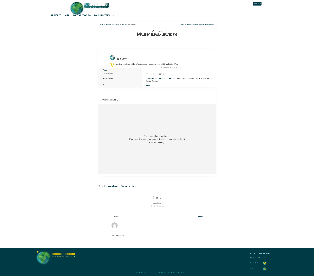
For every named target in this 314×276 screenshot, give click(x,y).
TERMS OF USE (257, 258)
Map (67, 15)
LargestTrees (111, 186)
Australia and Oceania (112, 24)
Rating (105, 70)
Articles (56, 15)
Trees (182, 24)
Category (106, 85)
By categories (82, 15)
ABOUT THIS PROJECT (261, 253)
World (102, 24)
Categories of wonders (207, 24)
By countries (102, 15)
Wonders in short (127, 186)
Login (200, 216)
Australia (124, 24)
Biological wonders (192, 24)
